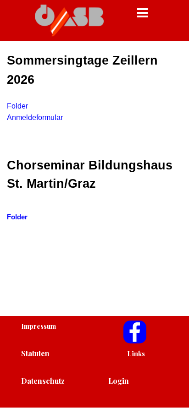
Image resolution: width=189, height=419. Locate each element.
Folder (17, 106)
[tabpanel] (94, 136)
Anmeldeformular (35, 117)
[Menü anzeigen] (142, 13)
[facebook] (134, 332)
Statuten (35, 353)
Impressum (38, 326)
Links (136, 353)
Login (118, 381)
